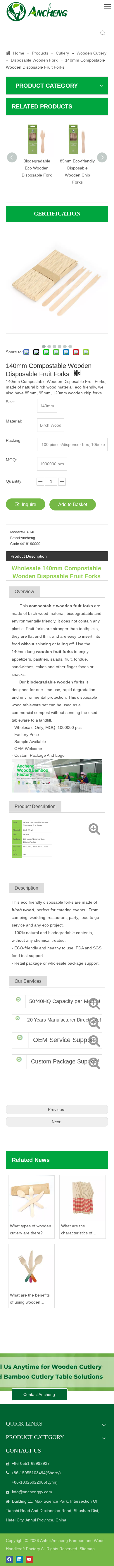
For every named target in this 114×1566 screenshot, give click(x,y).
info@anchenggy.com (32, 1491)
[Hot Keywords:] (103, 33)
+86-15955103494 (28, 1472)
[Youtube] (29, 1559)
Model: (15, 532)
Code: (15, 544)
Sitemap (87, 1548)
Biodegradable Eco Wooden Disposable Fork (37, 168)
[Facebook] (9, 1559)
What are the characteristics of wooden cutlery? (76, 1230)
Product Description (29, 556)
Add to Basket (72, 504)
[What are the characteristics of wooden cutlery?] (83, 1198)
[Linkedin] (19, 1559)
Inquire (29, 504)
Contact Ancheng (39, 1394)
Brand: (15, 538)
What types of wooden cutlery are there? (30, 1229)
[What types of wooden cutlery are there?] (31, 1198)
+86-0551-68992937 (31, 1463)
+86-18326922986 (29, 1482)
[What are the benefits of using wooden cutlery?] (31, 1267)
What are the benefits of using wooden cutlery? (30, 1299)
